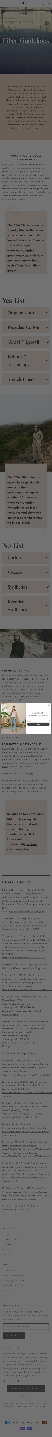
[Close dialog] (49, 705)
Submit (38, 724)
